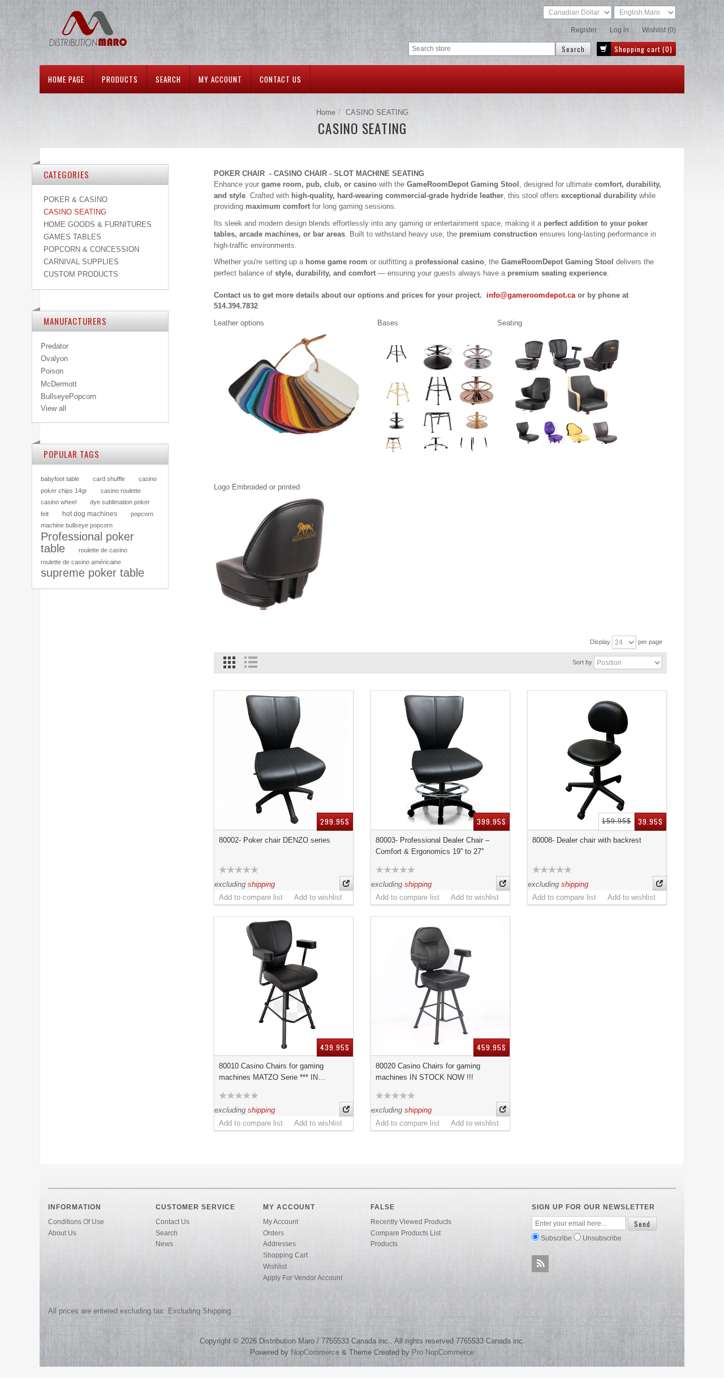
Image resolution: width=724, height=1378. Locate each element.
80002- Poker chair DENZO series (274, 840)
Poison (52, 371)
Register (584, 30)
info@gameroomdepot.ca (530, 295)
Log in (619, 30)
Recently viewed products (410, 1221)
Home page (66, 79)
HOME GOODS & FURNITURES (98, 224)
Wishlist (275, 1266)
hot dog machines (89, 513)
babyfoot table (60, 478)
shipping (261, 884)
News (164, 1243)
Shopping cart (285, 1255)
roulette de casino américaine (81, 562)
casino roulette (121, 490)
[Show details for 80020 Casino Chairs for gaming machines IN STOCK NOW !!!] (440, 986)
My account (220, 79)
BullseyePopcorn (68, 396)
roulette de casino (103, 550)
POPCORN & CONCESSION (91, 249)
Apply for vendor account (302, 1277)
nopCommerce (315, 1352)
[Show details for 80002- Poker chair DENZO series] (283, 760)
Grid (229, 662)
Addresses (279, 1243)
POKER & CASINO (75, 199)
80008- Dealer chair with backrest (586, 840)
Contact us (280, 79)
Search (168, 79)
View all (53, 408)
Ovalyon (54, 358)
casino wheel (58, 502)
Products (120, 79)
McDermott (59, 384)
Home (325, 112)
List (250, 662)
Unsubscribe (602, 1238)
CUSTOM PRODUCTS (81, 274)
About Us (62, 1233)
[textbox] (481, 49)
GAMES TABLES (72, 237)
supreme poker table (92, 572)
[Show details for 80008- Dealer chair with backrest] (597, 760)
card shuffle (109, 478)
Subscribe (556, 1238)
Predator (54, 346)
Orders (273, 1233)
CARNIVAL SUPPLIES (81, 261)
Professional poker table (87, 542)
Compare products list (405, 1233)
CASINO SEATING (75, 212)
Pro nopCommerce (443, 1352)
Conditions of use (76, 1221)
